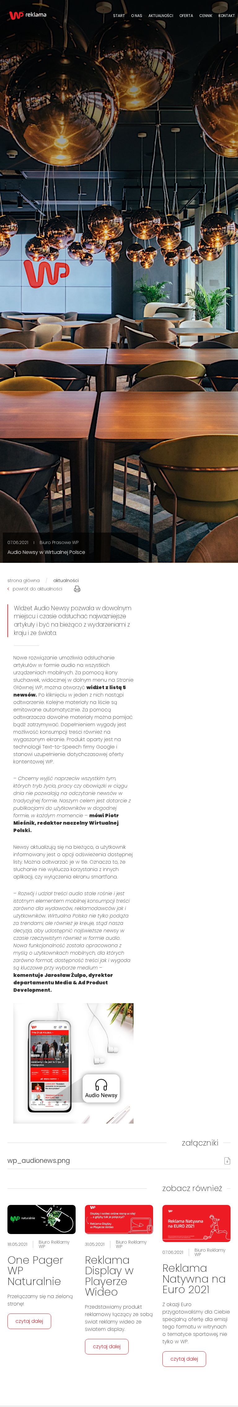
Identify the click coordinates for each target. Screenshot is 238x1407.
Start (119, 15)
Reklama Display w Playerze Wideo (109, 1276)
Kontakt (226, 15)
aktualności (66, 580)
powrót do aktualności (37, 589)
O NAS (136, 15)
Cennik (205, 15)
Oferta (186, 15)
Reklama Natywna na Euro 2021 (194, 1279)
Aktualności (160, 15)
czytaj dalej (29, 1321)
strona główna (23, 580)
